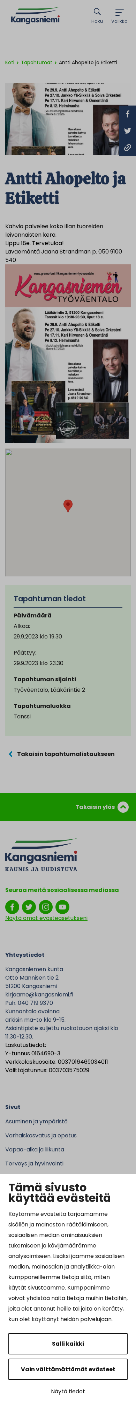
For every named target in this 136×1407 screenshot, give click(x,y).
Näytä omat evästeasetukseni (46, 918)
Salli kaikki (68, 1344)
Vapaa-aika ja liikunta (34, 1149)
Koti (9, 62)
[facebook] (12, 906)
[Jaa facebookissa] (127, 114)
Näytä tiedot (68, 1391)
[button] (68, 506)
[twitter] (29, 906)
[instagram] (46, 906)
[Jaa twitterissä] (127, 130)
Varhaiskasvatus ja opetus (41, 1135)
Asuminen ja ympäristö (36, 1121)
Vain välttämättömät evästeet (68, 1369)
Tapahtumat (36, 62)
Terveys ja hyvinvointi (34, 1163)
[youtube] (62, 906)
